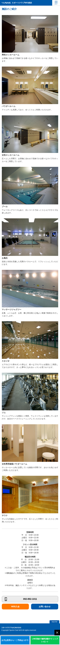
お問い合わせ (45, 606)
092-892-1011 (30, 599)
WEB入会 (15, 606)
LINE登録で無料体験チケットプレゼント (45, 640)
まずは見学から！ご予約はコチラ (15, 640)
